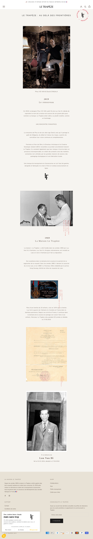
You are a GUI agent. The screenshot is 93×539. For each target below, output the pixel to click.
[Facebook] (5, 496)
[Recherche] (85, 7)
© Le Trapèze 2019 (11, 533)
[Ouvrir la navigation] (4, 6)
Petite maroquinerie (55, 489)
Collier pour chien (55, 492)
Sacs (51, 486)
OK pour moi (34, 530)
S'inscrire (56, 521)
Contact (7, 506)
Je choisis (21, 530)
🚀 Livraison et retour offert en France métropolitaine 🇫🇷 (46, 2)
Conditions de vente (10, 509)
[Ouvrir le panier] (89, 7)
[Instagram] (9, 496)
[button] (4, 536)
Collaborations (54, 483)
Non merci (8, 530)
